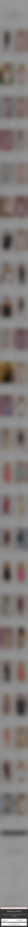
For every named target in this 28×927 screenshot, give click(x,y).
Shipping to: (4, 920)
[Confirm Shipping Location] (14, 924)
